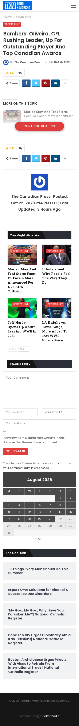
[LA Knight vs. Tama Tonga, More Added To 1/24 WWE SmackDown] (57, 308)
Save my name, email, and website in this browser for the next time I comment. (34, 440)
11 (19, 512)
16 (70, 512)
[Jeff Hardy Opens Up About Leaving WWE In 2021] (22, 308)
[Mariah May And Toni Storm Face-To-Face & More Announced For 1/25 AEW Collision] (12, 116)
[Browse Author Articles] (39, 182)
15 (60, 512)
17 (9, 519)
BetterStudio (51, 716)
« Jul (38, 539)
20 (40, 519)
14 (50, 512)
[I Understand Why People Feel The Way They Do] (57, 255)
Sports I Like (12, 24)
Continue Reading (39, 126)
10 (8, 512)
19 (29, 519)
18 (19, 519)
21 (50, 519)
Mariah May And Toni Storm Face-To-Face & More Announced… (49, 114)
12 (29, 512)
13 (40, 512)
